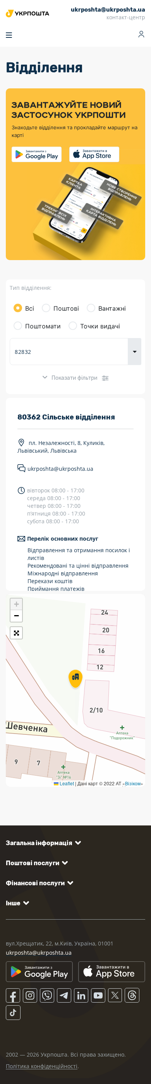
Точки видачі (100, 326)
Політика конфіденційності (41, 1066)
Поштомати (43, 326)
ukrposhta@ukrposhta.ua (60, 469)
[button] (75, 679)
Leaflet (66, 783)
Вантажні (112, 308)
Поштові (66, 308)
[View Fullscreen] (16, 633)
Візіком (133, 783)
